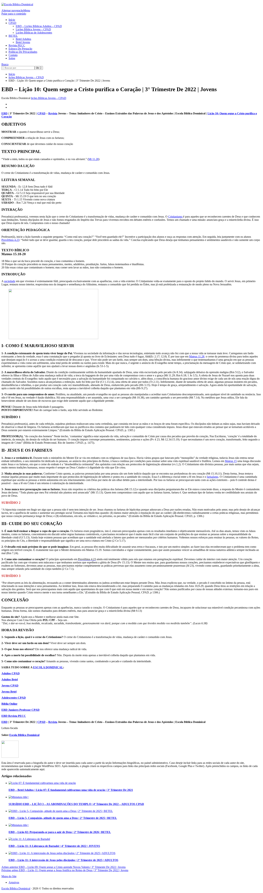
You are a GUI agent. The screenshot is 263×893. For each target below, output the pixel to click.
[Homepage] (17, 4)
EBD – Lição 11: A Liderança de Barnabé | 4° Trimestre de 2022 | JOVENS (54, 845)
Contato (13, 55)
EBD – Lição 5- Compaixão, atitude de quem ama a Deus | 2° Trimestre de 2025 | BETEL (63, 817)
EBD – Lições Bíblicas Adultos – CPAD (39, 26)
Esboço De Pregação (20, 48)
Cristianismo (175, 216)
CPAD (12, 22)
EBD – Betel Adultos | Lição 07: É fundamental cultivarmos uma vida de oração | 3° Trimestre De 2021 (71, 789)
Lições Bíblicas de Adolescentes (34, 32)
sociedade (9, 281)
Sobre (12, 58)
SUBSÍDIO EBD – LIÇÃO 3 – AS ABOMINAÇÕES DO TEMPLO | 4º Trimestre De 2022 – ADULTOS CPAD (76, 804)
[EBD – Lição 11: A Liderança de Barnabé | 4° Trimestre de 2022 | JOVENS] (29, 839)
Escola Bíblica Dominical (15, 888)
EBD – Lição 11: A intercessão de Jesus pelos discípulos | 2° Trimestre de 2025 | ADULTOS (63, 860)
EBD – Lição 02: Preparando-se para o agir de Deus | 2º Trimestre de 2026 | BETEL (60, 832)
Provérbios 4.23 (10, 239)
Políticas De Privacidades (23, 51)
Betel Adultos (23, 39)
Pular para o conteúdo (13, 13)
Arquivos (14, 882)
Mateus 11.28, (197, 356)
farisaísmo (212, 476)
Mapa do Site (8, 876)
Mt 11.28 (93, 159)
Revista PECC (17, 45)
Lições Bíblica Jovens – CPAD (33, 29)
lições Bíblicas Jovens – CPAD (48, 98)
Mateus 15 (231, 461)
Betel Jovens (23, 42)
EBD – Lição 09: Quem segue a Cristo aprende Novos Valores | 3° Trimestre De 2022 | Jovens (63, 867)
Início (12, 19)
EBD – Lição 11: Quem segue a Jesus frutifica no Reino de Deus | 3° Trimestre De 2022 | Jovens (64, 870)
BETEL (13, 35)
